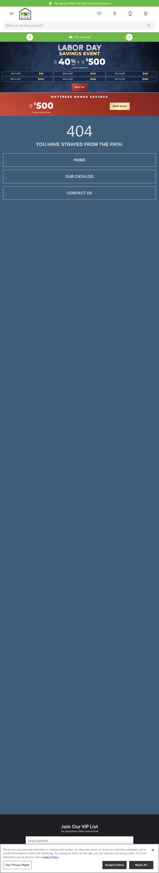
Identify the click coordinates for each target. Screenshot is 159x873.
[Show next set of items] (129, 37)
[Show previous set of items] (30, 37)
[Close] (153, 850)
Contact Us (79, 193)
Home (79, 160)
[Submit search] (149, 25)
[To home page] (25, 13)
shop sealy (120, 106)
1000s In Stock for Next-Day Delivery (82, 37)
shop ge (79, 87)
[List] (99, 13)
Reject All (141, 864)
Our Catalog (79, 176)
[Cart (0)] (145, 13)
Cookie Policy (50, 857)
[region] (79, 858)
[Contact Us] (130, 13)
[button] (11, 13)
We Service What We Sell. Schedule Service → (82, 3)
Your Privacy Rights (17, 864)
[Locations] (114, 13)
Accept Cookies (114, 864)
